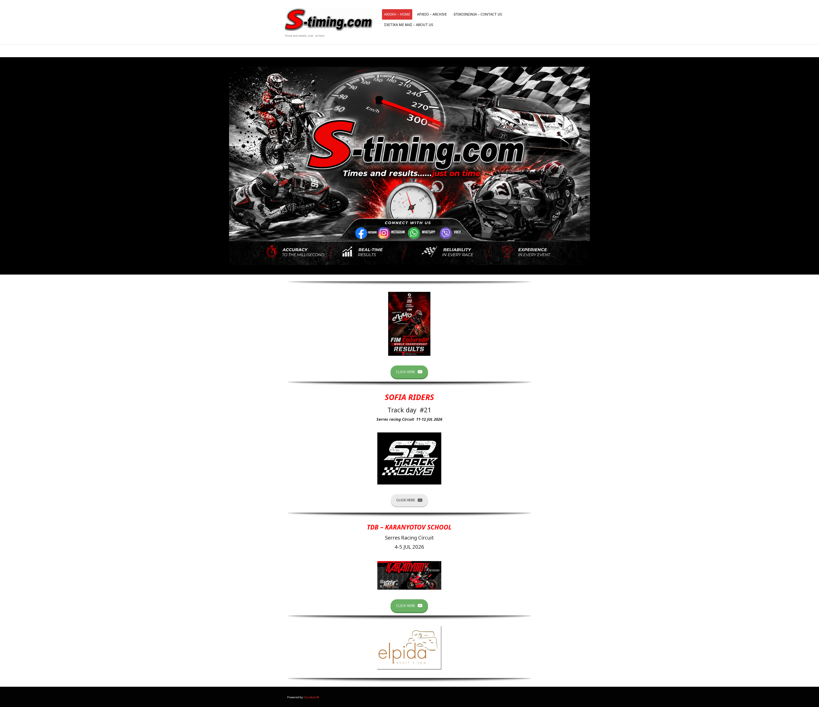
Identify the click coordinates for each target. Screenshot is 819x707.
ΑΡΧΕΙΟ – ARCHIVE (432, 14)
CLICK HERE (405, 372)
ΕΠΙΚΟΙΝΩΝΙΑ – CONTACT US (478, 14)
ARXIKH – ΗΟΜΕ (397, 14)
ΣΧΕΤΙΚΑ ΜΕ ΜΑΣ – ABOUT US (408, 24)
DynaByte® (311, 697)
